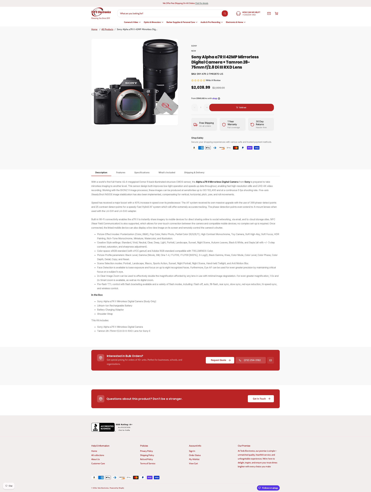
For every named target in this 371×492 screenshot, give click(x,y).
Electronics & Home (234, 22)
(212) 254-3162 (252, 360)
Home (94, 29)
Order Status (195, 455)
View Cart (193, 463)
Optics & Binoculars (152, 22)
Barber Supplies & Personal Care (181, 22)
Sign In (192, 451)
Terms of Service (147, 463)
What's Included (167, 172)
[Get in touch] (269, 13)
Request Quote (218, 360)
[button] (276, 13)
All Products (107, 29)
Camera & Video (131, 22)
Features (120, 172)
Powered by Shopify (117, 488)
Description (101, 172)
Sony (194, 46)
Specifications (141, 172)
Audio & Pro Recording (210, 22)
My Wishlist (194, 459)
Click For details (201, 3)
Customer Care (98, 463)
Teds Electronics (103, 488)
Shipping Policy (147, 455)
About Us (95, 459)
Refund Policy (146, 459)
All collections (97, 455)
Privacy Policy (146, 451)
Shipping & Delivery (194, 172)
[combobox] (173, 13)
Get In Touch (259, 398)
